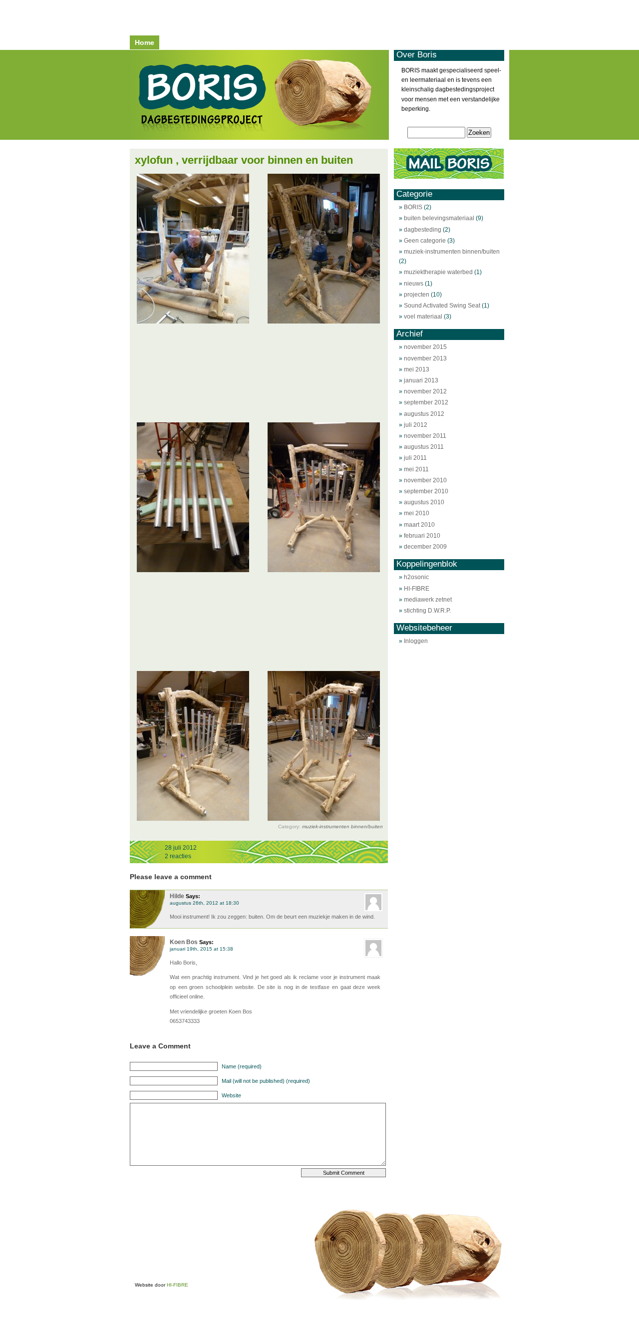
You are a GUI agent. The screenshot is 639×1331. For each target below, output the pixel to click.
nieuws (413, 283)
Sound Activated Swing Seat (442, 305)
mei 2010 (416, 513)
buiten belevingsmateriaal (439, 218)
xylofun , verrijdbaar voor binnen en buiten (244, 160)
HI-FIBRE (416, 588)
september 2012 (426, 402)
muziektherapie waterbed (438, 272)
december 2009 (425, 546)
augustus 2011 (424, 446)
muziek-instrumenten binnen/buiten (342, 826)
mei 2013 (416, 369)
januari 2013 (421, 380)
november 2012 (425, 391)
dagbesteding (422, 229)
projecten (416, 294)
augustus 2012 (424, 413)
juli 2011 (415, 457)
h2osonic (416, 577)
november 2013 (425, 358)
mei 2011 (416, 469)
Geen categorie (425, 240)
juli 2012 (415, 424)
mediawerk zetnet (428, 599)
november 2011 (425, 435)
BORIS (413, 207)
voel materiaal (423, 316)
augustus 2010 (424, 502)
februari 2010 (422, 535)
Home (144, 42)
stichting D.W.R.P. (427, 610)
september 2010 (426, 491)
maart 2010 (419, 524)
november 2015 (425, 346)
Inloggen (416, 641)
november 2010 (425, 480)
